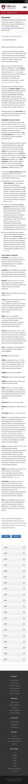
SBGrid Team (15, 727)
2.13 (20, 360)
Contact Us (14, 736)
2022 (5, 571)
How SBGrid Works (14, 722)
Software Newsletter (15, 693)
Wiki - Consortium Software (14, 738)
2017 (5, 600)
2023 (5, 565)
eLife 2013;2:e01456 (19, 134)
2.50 (22, 481)
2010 (5, 641)
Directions (14, 744)
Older (6, 536)
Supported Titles (15, 680)
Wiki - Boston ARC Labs (14, 741)
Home (3, 12)
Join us (15, 753)
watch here (15, 72)
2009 (5, 647)
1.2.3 (3, 301)
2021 (5, 577)
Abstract (16, 153)
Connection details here (8, 82)
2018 (5, 594)
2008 (5, 653)
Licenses (15, 766)
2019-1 (14, 413)
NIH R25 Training (15, 702)
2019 (5, 588)
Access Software (15, 683)
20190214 (18, 280)
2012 (5, 630)
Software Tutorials (14, 691)
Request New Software (14, 685)
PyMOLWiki (14, 707)
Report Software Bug (15, 688)
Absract (17, 159)
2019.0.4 (19, 331)
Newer (16, 536)
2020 (5, 583)
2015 (5, 612)
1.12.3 (11, 316)
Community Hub (15, 724)
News (14, 758)
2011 (5, 636)
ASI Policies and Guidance (15, 768)
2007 (5, 659)
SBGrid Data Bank (15, 128)
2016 (5, 606)
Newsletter (14, 755)
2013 (5, 624)
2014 (5, 618)
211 (12, 402)
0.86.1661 (20, 446)
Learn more (16, 477)
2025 (5, 553)
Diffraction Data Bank (15, 710)
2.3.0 (11, 388)
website (16, 176)
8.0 (18, 257)
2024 (5, 559)
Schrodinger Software (14, 713)
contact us (16, 525)
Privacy (14, 760)
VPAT (15, 763)
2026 (5, 547)
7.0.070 (9, 295)
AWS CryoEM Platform (14, 705)
